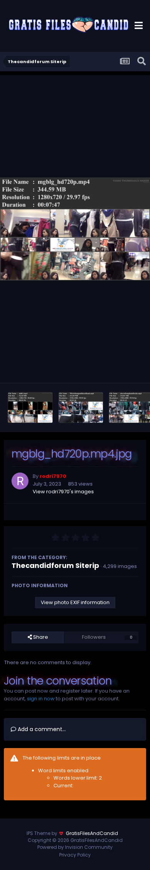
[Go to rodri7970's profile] (20, 481)
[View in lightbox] (75, 229)
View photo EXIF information (75, 602)
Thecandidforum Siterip (55, 565)
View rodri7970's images (63, 491)
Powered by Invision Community (75, 847)
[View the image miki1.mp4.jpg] (30, 407)
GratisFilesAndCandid (92, 833)
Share (40, 637)
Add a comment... (41, 729)
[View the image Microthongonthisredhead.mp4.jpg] (80, 407)
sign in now (41, 698)
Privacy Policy (75, 855)
